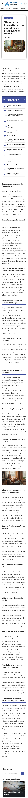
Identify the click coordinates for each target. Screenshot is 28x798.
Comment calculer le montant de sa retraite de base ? (13, 792)
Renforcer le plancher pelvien (14, 136)
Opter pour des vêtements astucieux (14, 155)
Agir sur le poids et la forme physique (15, 126)
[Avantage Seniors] (11, 3)
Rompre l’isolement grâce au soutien (14, 150)
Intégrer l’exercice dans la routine (14, 160)
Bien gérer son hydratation (14, 165)
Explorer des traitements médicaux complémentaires (14, 174)
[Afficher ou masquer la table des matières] (22, 100)
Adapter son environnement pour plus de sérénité (15, 145)
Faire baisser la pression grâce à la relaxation (15, 169)
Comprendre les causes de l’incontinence (14, 106)
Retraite (6, 788)
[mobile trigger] (3, 3)
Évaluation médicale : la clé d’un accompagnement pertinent (15, 115)
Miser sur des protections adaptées (14, 131)
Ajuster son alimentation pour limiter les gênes (15, 121)
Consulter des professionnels (14, 110)
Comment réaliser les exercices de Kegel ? (16, 140)
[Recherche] (21, 3)
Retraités (8, 18)
